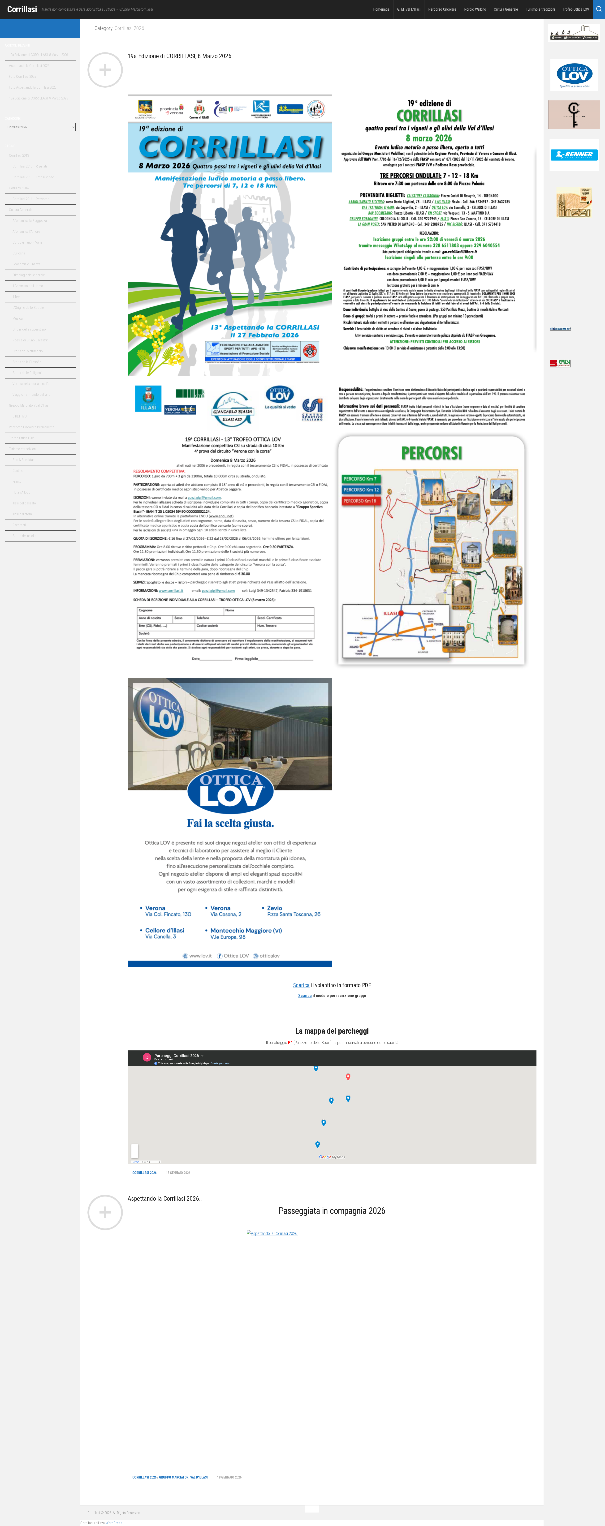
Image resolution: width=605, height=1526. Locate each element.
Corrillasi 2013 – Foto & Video (33, 177)
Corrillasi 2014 (19, 188)
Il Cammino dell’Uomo (28, 286)
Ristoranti (19, 525)
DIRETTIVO (20, 416)
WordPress (114, 1523)
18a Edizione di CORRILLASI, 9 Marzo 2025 (38, 98)
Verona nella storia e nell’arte (33, 384)
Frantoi (17, 481)
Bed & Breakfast (24, 460)
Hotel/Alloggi (22, 492)
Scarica (301, 985)
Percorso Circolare (442, 9)
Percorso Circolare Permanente (31, 427)
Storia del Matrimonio (28, 351)
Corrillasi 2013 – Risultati (30, 166)
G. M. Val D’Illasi (408, 9)
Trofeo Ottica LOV (576, 9)
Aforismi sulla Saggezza (30, 221)
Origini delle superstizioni (30, 329)
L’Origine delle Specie (28, 307)
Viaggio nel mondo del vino (31, 394)
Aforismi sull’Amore (26, 231)
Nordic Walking (475, 9)
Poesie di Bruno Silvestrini (31, 340)
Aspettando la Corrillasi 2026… (165, 1198)
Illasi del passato (24, 503)
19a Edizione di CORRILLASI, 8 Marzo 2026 (179, 56)
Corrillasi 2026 (144, 1173)
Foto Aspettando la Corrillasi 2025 (32, 87)
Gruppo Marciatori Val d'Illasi (183, 1477)
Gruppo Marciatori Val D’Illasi (29, 405)
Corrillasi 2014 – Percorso (31, 199)
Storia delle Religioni (27, 373)
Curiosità (19, 253)
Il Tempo (18, 297)
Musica (18, 318)
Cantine (18, 471)
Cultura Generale (506, 9)
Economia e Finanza (26, 264)
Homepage (381, 9)
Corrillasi (22, 9)
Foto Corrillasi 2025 (22, 76)
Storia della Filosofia (27, 362)
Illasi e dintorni (23, 514)
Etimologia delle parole (29, 275)
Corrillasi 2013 (19, 155)
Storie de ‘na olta (24, 536)
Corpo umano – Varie (28, 242)
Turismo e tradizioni (540, 9)
